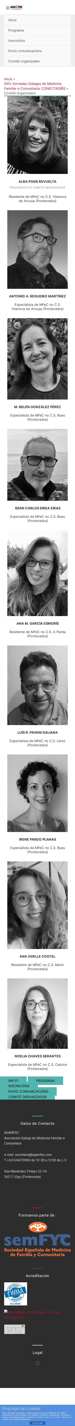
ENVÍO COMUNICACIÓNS (28, 1091)
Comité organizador (24, 61)
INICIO (13, 1081)
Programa (16, 30)
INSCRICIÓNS (19, 1086)
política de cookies (52, 1417)
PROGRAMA (45, 1081)
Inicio (12, 20)
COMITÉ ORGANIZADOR (27, 1097)
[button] (37, 1363)
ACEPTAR (37, 1423)
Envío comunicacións (25, 51)
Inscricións (16, 40)
